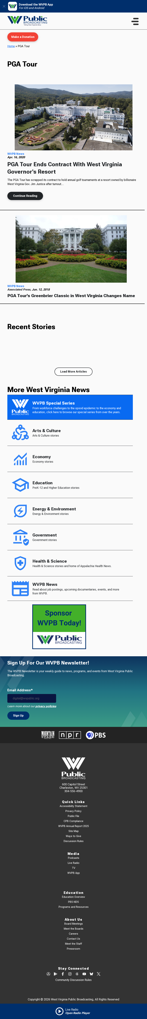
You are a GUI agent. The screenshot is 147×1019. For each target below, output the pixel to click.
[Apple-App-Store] (48, 974)
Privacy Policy (73, 811)
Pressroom (73, 948)
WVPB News (15, 154)
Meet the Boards (73, 928)
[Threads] (77, 974)
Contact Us (73, 938)
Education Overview (73, 897)
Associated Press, (19, 289)
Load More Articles (73, 371)
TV (73, 868)
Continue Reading (25, 196)
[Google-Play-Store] (55, 974)
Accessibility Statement (73, 806)
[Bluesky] (91, 974)
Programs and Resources (74, 907)
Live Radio (73, 863)
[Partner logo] (47, 735)
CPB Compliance (73, 821)
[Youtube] (84, 974)
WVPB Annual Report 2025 (73, 826)
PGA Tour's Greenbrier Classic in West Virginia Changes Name (71, 295)
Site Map (73, 831)
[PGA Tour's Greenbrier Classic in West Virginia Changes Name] (71, 249)
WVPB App (73, 873)
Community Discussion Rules (73, 980)
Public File (73, 816)
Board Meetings (73, 923)
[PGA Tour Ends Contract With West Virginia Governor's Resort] (73, 117)
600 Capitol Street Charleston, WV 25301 (74, 786)
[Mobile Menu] (135, 21)
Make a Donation (22, 37)
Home (11, 46)
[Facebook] (63, 974)
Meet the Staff (73, 943)
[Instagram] (70, 974)
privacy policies (45, 706)
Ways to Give (73, 836)
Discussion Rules (74, 841)
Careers (73, 933)
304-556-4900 (73, 791)
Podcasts (73, 858)
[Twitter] (98, 974)
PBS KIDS (73, 902)
